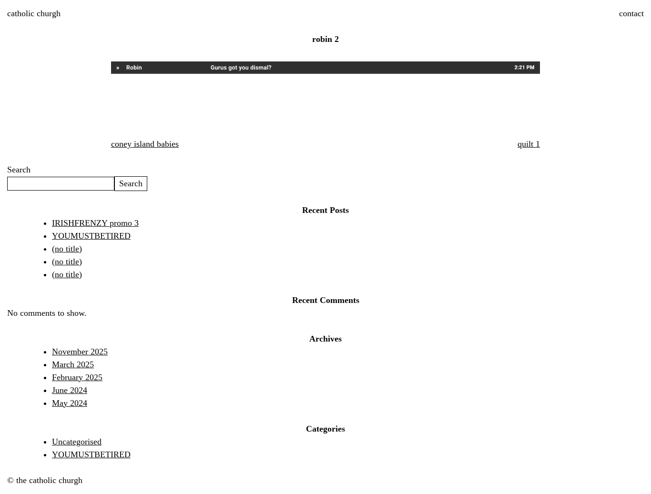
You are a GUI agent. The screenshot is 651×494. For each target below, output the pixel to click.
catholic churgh (34, 13)
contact (631, 13)
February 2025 (77, 377)
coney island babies (145, 144)
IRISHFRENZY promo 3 (95, 223)
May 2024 (69, 403)
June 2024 (69, 390)
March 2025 (73, 364)
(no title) (67, 248)
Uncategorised (77, 441)
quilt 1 (529, 144)
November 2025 (80, 351)
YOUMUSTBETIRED (91, 236)
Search (19, 169)
